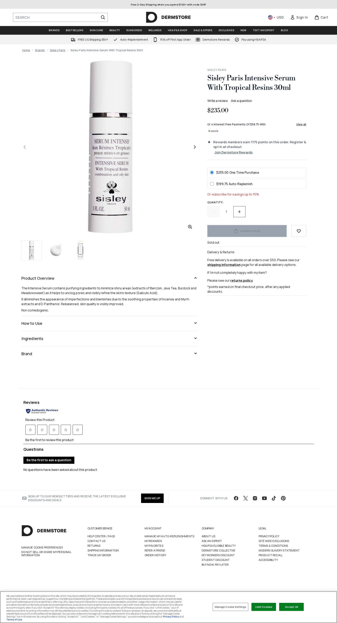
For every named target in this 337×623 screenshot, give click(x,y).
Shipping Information (103, 550)
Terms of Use (14, 619)
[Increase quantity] (239, 211)
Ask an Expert (212, 541)
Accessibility (268, 560)
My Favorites (154, 546)
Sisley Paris (57, 50)
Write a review (217, 101)
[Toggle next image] (195, 147)
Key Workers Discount (218, 555)
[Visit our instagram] (255, 498)
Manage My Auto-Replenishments (169, 536)
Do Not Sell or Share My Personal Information (46, 553)
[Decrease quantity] (213, 211)
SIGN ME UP (152, 498)
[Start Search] (103, 17)
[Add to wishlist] (298, 231)
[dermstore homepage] (168, 17)
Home (26, 50)
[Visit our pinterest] (283, 498)
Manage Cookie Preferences (42, 547)
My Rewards (153, 541)
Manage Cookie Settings (230, 606)
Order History (155, 555)
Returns (94, 546)
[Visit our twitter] (245, 498)
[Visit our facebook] (236, 498)
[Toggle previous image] (24, 147)
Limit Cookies (263, 606)
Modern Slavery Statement (279, 550)
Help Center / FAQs (101, 536)
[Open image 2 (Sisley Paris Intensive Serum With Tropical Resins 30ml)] (56, 250)
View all (301, 124)
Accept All (291, 606)
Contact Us (97, 541)
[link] (299, 17)
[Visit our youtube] (264, 498)
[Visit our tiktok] (274, 498)
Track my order (99, 555)
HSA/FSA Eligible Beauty (219, 546)
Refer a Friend (155, 550)
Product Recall (271, 555)
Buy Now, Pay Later (215, 564)
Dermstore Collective (218, 550)
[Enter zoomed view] (190, 227)
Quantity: (215, 202)
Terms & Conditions (273, 546)
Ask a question (241, 101)
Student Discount (216, 560)
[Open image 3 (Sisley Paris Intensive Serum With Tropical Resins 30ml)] (80, 250)
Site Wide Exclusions (274, 541)
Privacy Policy (269, 536)
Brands (40, 50)
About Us (208, 536)
